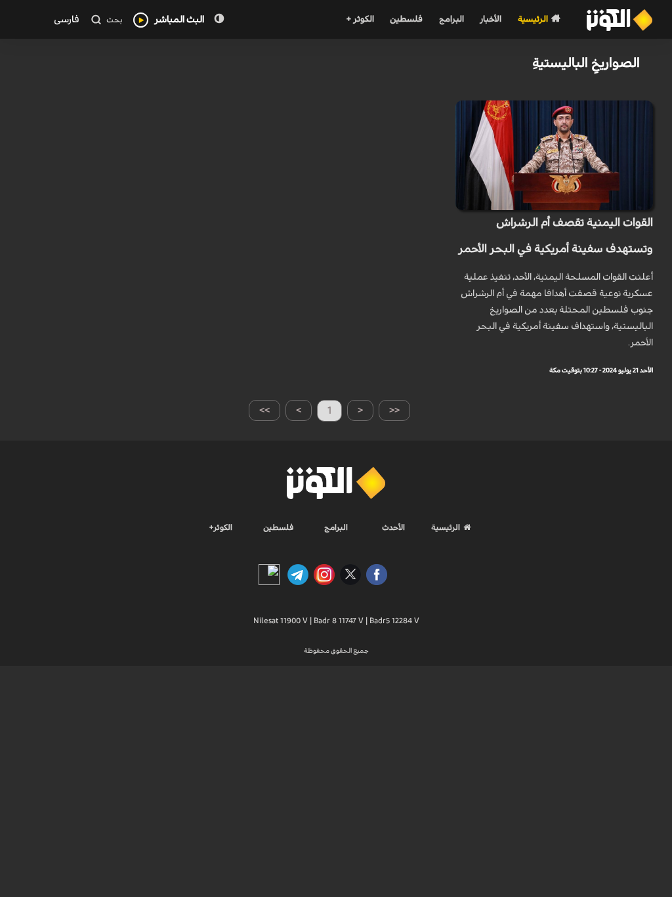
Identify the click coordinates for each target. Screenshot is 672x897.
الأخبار (490, 19)
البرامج (451, 19)
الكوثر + (359, 19)
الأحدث (393, 527)
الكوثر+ (220, 527)
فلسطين (406, 19)
